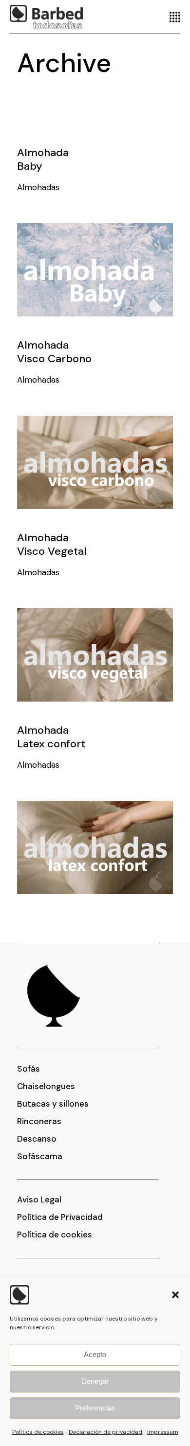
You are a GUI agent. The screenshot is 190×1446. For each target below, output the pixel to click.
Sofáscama (39, 1156)
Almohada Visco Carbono (54, 352)
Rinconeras (39, 1121)
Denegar (95, 1381)
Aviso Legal (39, 1199)
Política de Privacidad (60, 1217)
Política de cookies (38, 1432)
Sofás (28, 1068)
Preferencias (95, 1408)
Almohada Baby (43, 159)
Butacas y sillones (53, 1103)
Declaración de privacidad (105, 1432)
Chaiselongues (46, 1086)
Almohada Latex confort (51, 737)
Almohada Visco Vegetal (52, 544)
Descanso (37, 1138)
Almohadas (38, 187)
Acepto (95, 1354)
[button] (175, 1295)
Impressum (162, 1432)
